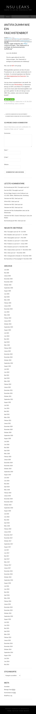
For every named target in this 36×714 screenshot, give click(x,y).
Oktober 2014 (7, 649)
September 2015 (8, 616)
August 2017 (7, 547)
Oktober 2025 (7, 285)
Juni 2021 (6, 408)
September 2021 (8, 399)
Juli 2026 (6, 269)
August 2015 (7, 619)
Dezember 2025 (8, 278)
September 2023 (8, 327)
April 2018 (7, 523)
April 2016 (7, 595)
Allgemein (12, 101)
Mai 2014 (6, 664)
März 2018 (7, 526)
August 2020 (7, 438)
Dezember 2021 (8, 390)
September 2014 (8, 652)
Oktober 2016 (7, 577)
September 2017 (8, 544)
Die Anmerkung (10, 103)
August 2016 (7, 583)
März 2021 (7, 417)
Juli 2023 (6, 333)
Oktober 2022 (7, 360)
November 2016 (8, 574)
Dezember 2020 (8, 426)
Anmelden (7, 686)
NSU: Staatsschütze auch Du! (12, 249)
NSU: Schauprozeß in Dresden (12, 255)
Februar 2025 (7, 303)
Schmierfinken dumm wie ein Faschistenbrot (18, 116)
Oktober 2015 (7, 613)
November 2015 (8, 610)
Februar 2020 (7, 456)
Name (6, 150)
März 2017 (7, 562)
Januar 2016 (7, 604)
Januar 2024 (7, 321)
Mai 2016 (6, 592)
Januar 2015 (7, 640)
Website (6, 164)
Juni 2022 (6, 372)
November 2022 (8, 357)
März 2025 (7, 300)
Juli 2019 (6, 477)
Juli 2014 (6, 658)
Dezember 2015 (8, 607)
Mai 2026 (6, 272)
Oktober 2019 (7, 468)
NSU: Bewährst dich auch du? (12, 234)
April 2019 (7, 486)
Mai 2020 (6, 447)
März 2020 (7, 453)
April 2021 (7, 414)
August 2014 (7, 655)
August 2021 (7, 402)
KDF (13, 65)
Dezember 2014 (8, 643)
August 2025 (7, 291)
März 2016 (7, 598)
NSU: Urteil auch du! (17, 198)
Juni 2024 (6, 312)
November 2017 (8, 538)
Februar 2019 (7, 492)
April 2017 (7, 559)
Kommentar (7, 133)
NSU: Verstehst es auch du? (11, 240)
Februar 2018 (7, 529)
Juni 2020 (6, 444)
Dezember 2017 (8, 535)
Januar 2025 (7, 306)
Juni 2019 (6, 480)
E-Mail (6, 157)
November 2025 (8, 281)
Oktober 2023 (7, 324)
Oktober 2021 (7, 396)
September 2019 (8, 471)
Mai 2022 (6, 375)
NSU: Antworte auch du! (10, 246)
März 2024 (7, 315)
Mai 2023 (6, 339)
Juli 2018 (6, 513)
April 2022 (7, 378)
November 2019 (8, 465)
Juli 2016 (6, 586)
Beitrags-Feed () (9, 689)
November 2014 (8, 646)
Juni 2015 (6, 625)
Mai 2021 (6, 411)
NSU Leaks (18, 7)
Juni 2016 (6, 589)
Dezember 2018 (8, 498)
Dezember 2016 (8, 571)
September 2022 (8, 363)
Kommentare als (10, 692)
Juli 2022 (6, 369)
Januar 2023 (7, 351)
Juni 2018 (6, 517)
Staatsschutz (19, 101)
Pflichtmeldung (18, 84)
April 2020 (7, 450)
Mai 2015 (6, 628)
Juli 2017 (6, 550)
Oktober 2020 (7, 432)
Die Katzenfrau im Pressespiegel (13, 258)
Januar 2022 (7, 387)
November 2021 (8, 393)
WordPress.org (8, 695)
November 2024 (8, 309)
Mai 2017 (6, 556)
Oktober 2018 (7, 504)
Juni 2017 (6, 553)
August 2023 (7, 330)
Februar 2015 (7, 637)
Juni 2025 (6, 294)
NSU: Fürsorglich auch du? (22, 187)
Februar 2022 (7, 384)
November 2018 (8, 501)
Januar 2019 (7, 495)
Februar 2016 (7, 601)
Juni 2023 (6, 336)
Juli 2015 (6, 622)
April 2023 (7, 342)
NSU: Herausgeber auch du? (11, 237)
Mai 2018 (6, 520)
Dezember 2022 (8, 354)
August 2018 (7, 510)
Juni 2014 (6, 661)
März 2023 (7, 345)
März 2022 (7, 381)
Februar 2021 (7, 420)
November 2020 (8, 429)
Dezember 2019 (8, 462)
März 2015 (7, 634)
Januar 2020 (7, 459)
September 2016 (8, 580)
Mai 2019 (6, 483)
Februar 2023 (7, 348)
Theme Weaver (24, 710)
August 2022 (7, 366)
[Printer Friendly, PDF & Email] (9, 99)
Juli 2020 (6, 441)
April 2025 (7, 297)
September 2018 (8, 507)
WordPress (25, 708)
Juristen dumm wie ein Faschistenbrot (15, 114)
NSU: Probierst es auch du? (11, 243)
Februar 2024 (7, 318)
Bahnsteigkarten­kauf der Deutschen (16, 76)
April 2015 (7, 631)
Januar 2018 (7, 532)
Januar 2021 (7, 423)
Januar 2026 (7, 275)
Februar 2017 (7, 565)
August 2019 (7, 474)
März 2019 (7, 489)
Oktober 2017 (7, 541)
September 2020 (8, 435)
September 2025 (8, 288)
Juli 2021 (6, 405)
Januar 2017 (7, 568)
